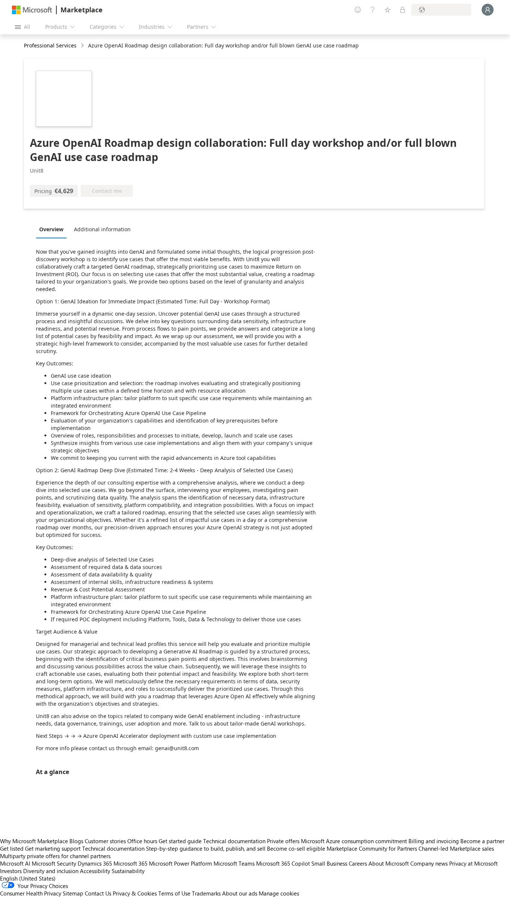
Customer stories (105, 841)
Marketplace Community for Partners (372, 848)
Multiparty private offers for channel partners (55, 856)
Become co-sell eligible (296, 848)
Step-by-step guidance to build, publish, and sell (205, 848)
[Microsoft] (32, 10)
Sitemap (73, 893)
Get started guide (180, 841)
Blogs (76, 841)
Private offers (283, 841)
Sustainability (128, 871)
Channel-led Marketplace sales (456, 848)
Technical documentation (234, 841)
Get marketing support (53, 848)
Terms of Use (174, 893)
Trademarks (206, 893)
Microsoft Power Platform (180, 863)
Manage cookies (279, 893)
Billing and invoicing (433, 841)
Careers (358, 863)
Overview (51, 229)
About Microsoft (388, 863)
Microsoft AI (15, 863)
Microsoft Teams (234, 863)
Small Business (329, 863)
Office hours (142, 841)
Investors (11, 871)
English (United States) (28, 878)
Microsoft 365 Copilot (283, 863)
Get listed (12, 848)
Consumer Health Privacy (30, 893)
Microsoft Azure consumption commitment (354, 841)
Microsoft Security (54, 863)
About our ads (239, 893)
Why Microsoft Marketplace (34, 841)
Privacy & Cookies (135, 893)
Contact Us (98, 893)
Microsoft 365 (130, 863)
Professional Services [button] (50, 45)
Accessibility (95, 871)
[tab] (53, 229)
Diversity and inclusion (50, 871)
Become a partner (482, 841)
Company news (429, 863)
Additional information (102, 229)
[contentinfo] (83, 46)
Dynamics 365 (95, 863)
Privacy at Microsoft (473, 863)
